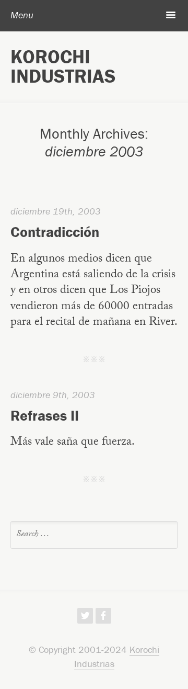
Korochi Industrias (62, 66)
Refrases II (44, 415)
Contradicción (54, 232)
